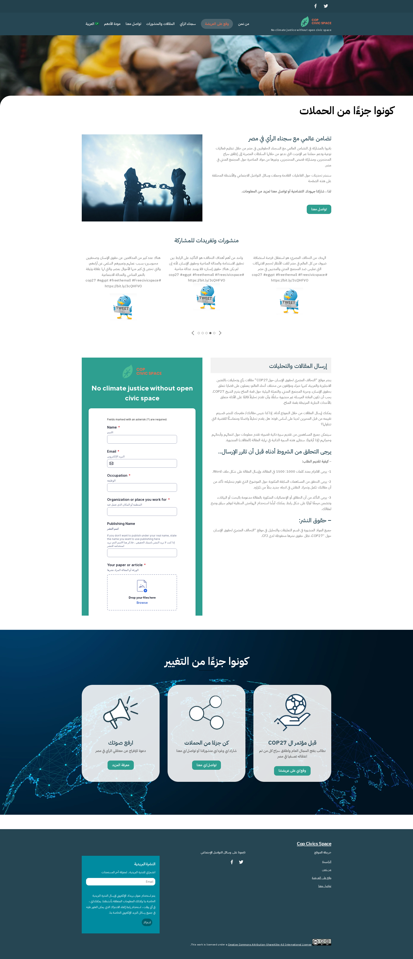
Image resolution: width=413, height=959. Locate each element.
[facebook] (315, 5)
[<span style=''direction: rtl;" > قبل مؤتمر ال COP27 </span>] (292, 733)
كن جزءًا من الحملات (206, 743)
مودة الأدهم (112, 23)
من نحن (243, 23)
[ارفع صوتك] (120, 733)
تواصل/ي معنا (206, 765)
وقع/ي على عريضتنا (292, 770)
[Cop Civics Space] (316, 24)
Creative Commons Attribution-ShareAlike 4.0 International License (270, 945)
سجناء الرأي (188, 23)
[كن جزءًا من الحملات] (206, 733)
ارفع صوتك (120, 743)
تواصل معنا (133, 23)
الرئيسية (326, 861)
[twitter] (326, 5)
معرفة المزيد (120, 765)
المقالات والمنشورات (160, 23)
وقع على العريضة (217, 23)
